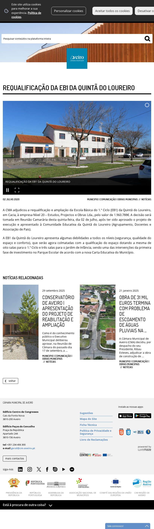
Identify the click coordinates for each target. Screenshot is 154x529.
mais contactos (14, 458)
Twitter (39, 469)
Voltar (12, 381)
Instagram (29, 469)
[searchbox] (77, 38)
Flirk (72, 469)
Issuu (55, 469)
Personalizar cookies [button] (68, 11)
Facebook (47, 469)
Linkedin (20, 469)
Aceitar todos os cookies (112, 11)
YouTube (63, 470)
